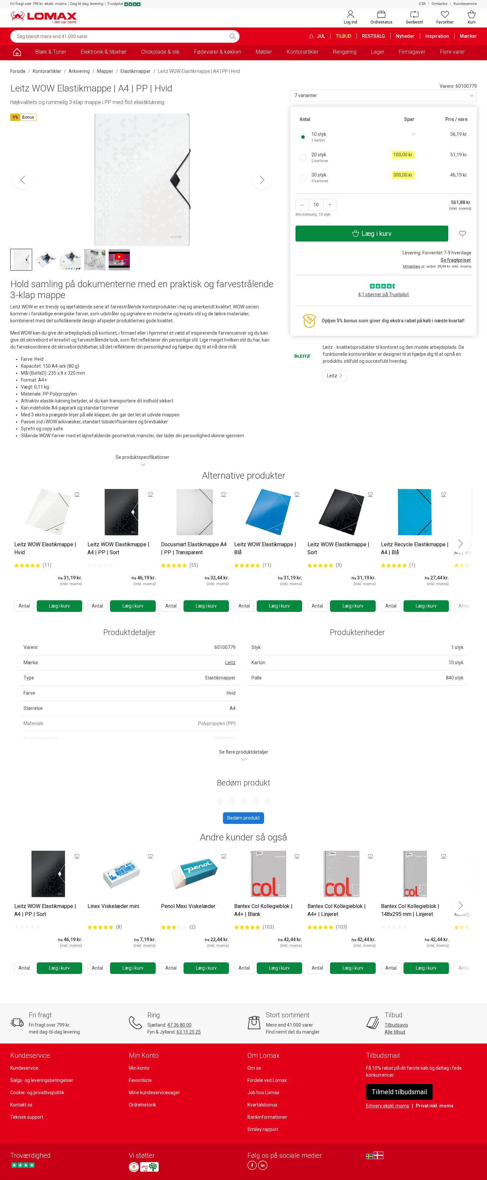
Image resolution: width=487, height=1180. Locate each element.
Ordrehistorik (142, 1104)
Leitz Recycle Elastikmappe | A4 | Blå (415, 548)
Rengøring (344, 52)
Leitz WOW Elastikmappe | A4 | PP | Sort (118, 548)
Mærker (468, 36)
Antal (24, 606)
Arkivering (79, 71)
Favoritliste (140, 1080)
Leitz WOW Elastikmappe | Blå (265, 548)
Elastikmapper (136, 71)
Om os (254, 1068)
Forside (18, 71)
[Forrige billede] (22, 179)
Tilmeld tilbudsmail (399, 1092)
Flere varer (452, 52)
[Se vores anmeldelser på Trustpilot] (23, 1165)
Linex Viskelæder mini (113, 906)
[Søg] (232, 36)
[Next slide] (460, 543)
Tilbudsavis (396, 1025)
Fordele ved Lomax (267, 1080)
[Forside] (17, 53)
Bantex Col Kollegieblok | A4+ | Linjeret (336, 910)
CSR (422, 4)
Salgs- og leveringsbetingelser (41, 1080)
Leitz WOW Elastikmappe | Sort (338, 548)
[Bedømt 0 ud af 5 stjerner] (100, 565)
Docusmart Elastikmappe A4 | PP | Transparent (194, 548)
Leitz (332, 375)
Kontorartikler (302, 52)
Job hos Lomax (263, 1092)
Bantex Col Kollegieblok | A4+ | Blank (263, 910)
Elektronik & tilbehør (104, 52)
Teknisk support (26, 1117)
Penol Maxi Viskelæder (188, 906)
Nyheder (405, 36)
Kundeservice (465, 4)
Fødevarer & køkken (217, 52)
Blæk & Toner (50, 52)
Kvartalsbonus (262, 1104)
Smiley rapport (262, 1129)
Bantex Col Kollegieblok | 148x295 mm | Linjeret (410, 910)
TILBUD (343, 36)
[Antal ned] (302, 205)
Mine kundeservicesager (154, 1092)
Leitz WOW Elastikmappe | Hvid (45, 548)
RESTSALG (373, 36)
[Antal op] (330, 205)
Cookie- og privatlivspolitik (37, 1092)
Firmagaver (412, 52)
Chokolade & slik (160, 52)
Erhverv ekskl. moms (387, 1105)
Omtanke (439, 4)
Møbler (264, 52)
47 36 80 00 (179, 1025)
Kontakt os (21, 1104)
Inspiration (437, 36)
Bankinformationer (267, 1117)
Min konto (139, 1068)
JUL (320, 36)
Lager (377, 52)
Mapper (105, 71)
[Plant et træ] (149, 1167)
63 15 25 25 (189, 1032)
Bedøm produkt (243, 818)
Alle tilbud (395, 1032)
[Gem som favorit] (77, 494)
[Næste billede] (262, 179)
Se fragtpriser (456, 260)
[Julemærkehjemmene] (134, 1167)
